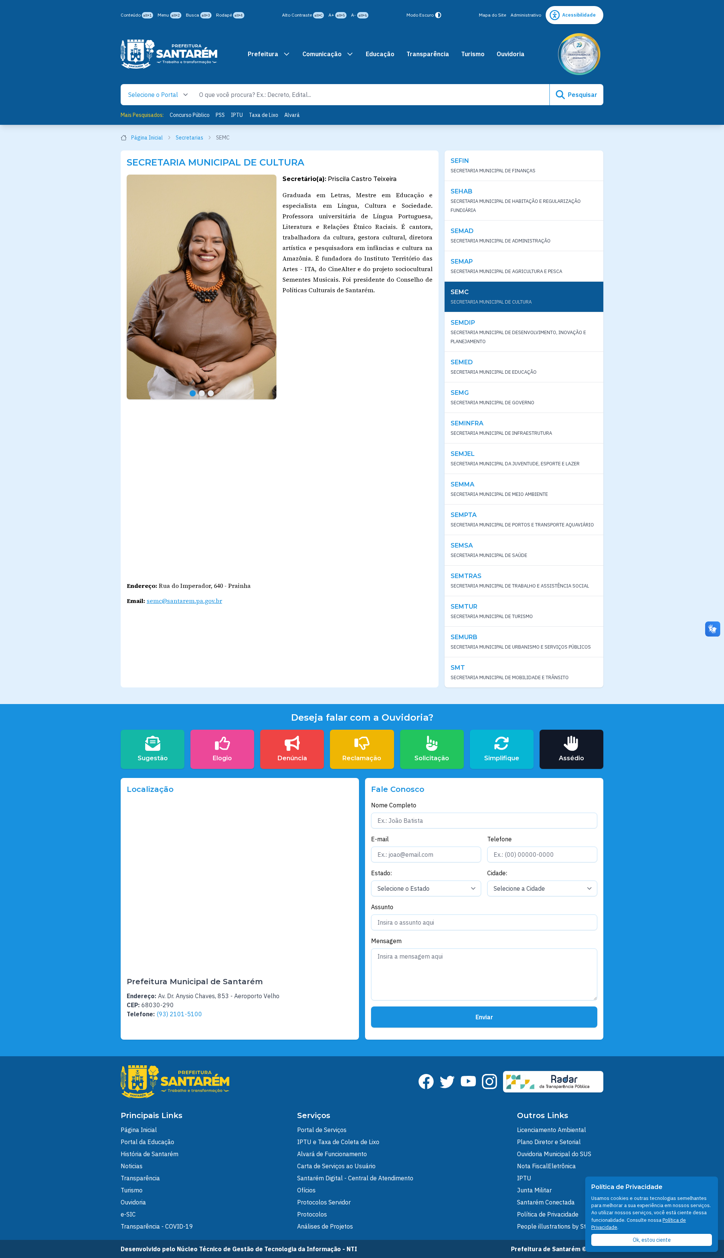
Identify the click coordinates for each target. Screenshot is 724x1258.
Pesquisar (582, 94)
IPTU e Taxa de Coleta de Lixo (338, 1142)
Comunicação (322, 54)
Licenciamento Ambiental (551, 1130)
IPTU (237, 115)
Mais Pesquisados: (142, 115)
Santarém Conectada (546, 1202)
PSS (220, 115)
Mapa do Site (492, 15)
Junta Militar (534, 1190)
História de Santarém (149, 1154)
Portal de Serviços (322, 1130)
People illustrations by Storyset (560, 1226)
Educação (380, 54)
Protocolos (312, 1214)
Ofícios (306, 1190)
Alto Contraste (302, 15)
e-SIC (128, 1214)
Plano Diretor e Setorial (549, 1142)
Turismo (473, 54)
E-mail (380, 839)
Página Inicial (147, 137)
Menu (169, 15)
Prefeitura (263, 54)
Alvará (292, 115)
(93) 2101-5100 (179, 1014)
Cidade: (497, 873)
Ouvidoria (511, 54)
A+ (336, 15)
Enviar (484, 1017)
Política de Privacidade (547, 1214)
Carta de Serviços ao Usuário (336, 1166)
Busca (198, 15)
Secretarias (189, 137)
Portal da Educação (147, 1142)
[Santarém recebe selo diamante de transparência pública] (579, 54)
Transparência (427, 54)
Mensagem (386, 941)
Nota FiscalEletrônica (546, 1166)
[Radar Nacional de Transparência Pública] (553, 1081)
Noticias (132, 1166)
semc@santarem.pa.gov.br (184, 601)
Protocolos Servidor (324, 1202)
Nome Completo (393, 805)
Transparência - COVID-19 (157, 1226)
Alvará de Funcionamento (332, 1154)
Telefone (499, 839)
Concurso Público (190, 115)
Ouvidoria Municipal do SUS (554, 1154)
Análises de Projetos (325, 1226)
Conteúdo (136, 15)
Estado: (381, 873)
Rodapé (229, 15)
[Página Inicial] (169, 54)
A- (359, 15)
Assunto (382, 907)
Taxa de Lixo (263, 115)
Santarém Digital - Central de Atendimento (355, 1178)
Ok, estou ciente (652, 1240)
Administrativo (526, 15)
